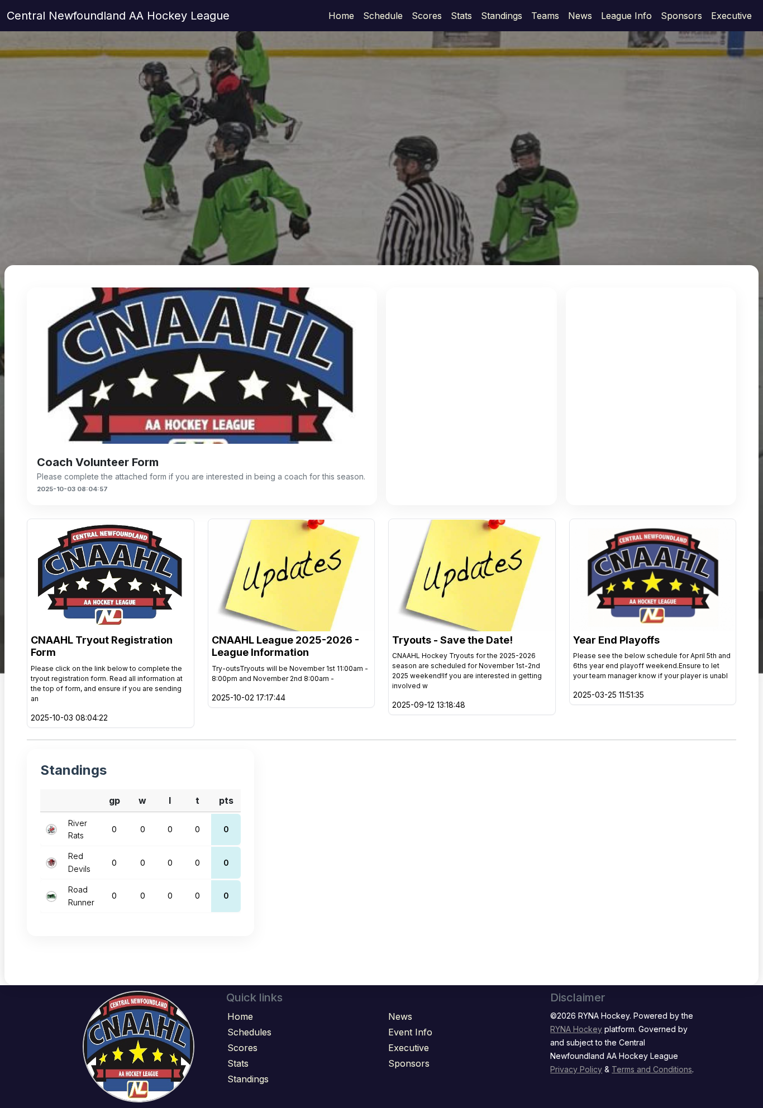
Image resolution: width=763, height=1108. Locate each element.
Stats (461, 15)
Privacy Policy (576, 1069)
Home (341, 15)
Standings (501, 15)
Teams (545, 15)
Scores (427, 15)
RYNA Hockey (576, 1029)
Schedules (249, 1032)
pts (226, 800)
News (580, 15)
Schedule (383, 15)
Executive (731, 15)
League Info (626, 15)
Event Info (410, 1032)
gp (114, 800)
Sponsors (681, 15)
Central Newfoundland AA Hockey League (118, 15)
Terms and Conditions (652, 1069)
